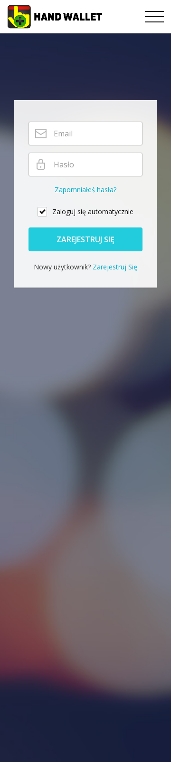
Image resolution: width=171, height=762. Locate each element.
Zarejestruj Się (115, 266)
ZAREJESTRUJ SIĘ (85, 239)
